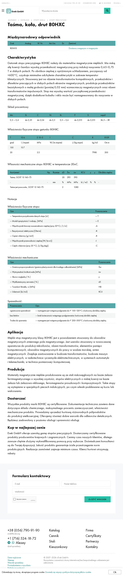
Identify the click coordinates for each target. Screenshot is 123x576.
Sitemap (11, 560)
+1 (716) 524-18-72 (22, 538)
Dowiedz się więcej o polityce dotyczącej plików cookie (68, 572)
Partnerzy (92, 541)
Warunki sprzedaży (15, 562)
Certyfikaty (93, 536)
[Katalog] (3, 10)
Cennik (54, 536)
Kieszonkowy (58, 547)
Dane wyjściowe (14, 557)
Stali (52, 541)
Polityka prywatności (16, 568)
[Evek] (15, 10)
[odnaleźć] (107, 11)
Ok (114, 572)
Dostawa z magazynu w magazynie (83, 48)
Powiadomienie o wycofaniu (19, 565)
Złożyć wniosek (98, 499)
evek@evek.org (89, 3)
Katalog (54, 530)
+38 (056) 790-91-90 (72, 3)
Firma (89, 530)
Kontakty (92, 547)
